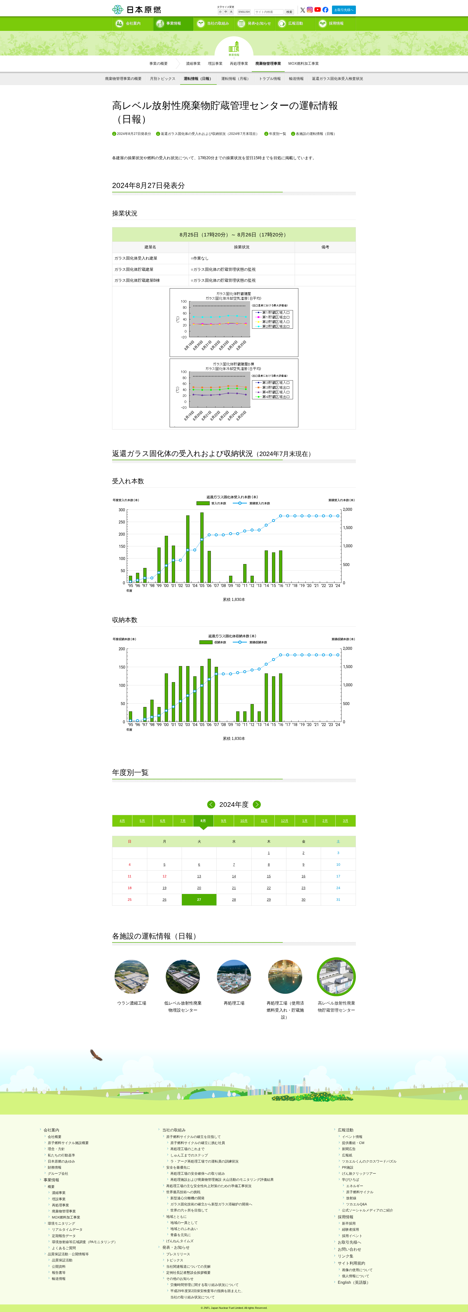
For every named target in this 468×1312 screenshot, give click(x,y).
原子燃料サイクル (359, 1192)
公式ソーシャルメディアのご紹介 (367, 1210)
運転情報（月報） (236, 78)
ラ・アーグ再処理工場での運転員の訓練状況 (204, 1161)
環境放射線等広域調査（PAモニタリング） (84, 1242)
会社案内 (133, 23)
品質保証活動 (62, 1260)
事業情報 (173, 23)
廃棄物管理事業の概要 (123, 78)
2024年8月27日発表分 (134, 134)
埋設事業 (215, 63)
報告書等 (59, 1273)
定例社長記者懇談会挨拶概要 (188, 1273)
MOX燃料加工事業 (303, 63)
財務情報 (54, 1167)
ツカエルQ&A (356, 1204)
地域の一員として (184, 1223)
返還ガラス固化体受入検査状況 (337, 78)
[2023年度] (211, 804)
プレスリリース (178, 1254)
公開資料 (59, 1266)
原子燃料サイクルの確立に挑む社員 (197, 1143)
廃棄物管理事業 (268, 63)
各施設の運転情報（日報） (316, 134)
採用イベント (352, 1236)
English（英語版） (354, 1282)
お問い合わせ (349, 1249)
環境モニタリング (61, 1223)
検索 (289, 12)
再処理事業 (239, 63)
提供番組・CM (353, 1143)
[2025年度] (257, 804)
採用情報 (336, 23)
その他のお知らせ (180, 1279)
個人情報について (355, 1276)
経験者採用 (350, 1229)
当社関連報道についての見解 (188, 1266)
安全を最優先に (178, 1167)
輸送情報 (296, 78)
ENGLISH (244, 11)
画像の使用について (357, 1270)
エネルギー (354, 1186)
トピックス (174, 1260)
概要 (51, 1187)
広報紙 (347, 1155)
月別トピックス (163, 78)
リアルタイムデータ (67, 1229)
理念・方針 (56, 1149)
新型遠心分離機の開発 (187, 1198)
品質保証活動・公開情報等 (68, 1254)
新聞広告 (349, 1149)
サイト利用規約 (351, 1263)
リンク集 (345, 1256)
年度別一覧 (277, 134)
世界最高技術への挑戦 (183, 1192)
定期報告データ (64, 1236)
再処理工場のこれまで (187, 1149)
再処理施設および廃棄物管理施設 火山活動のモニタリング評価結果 (222, 1180)
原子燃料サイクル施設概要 (68, 1143)
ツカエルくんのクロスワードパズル (369, 1161)
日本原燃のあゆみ (61, 1161)
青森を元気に (180, 1235)
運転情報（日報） (198, 78)
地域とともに (176, 1217)
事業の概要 (158, 63)
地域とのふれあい (184, 1229)
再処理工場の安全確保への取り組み (197, 1173)
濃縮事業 (193, 63)
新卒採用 (349, 1223)
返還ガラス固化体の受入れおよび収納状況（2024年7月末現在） (210, 134)
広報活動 (295, 23)
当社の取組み (218, 23)
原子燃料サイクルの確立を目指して (193, 1137)
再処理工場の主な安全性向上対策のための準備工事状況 (209, 1186)
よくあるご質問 (64, 1248)
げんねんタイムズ (180, 1241)
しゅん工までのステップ (189, 1155)
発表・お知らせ (176, 1247)
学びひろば (350, 1180)
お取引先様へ (343, 10)
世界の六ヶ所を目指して (189, 1210)
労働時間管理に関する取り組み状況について (204, 1285)
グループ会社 (58, 1173)
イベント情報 (352, 1137)
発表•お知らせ (259, 23)
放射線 (351, 1198)
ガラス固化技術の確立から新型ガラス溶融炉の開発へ (211, 1204)
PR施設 (347, 1167)
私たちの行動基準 (61, 1155)
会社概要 (54, 1137)
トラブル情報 (270, 78)
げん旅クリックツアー (359, 1173)
